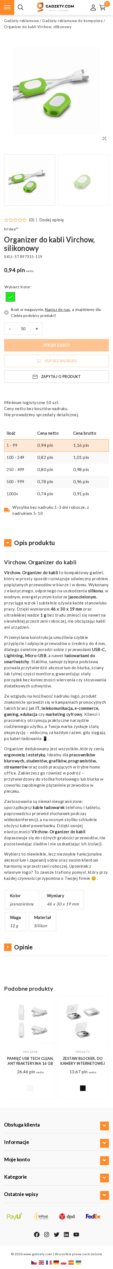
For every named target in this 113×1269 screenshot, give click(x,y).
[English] (42, 1262)
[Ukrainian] (79, 1262)
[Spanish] (71, 1262)
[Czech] (34, 1262)
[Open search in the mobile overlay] (20, 7)
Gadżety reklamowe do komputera (72, 20)
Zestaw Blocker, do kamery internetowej (30, 1061)
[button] (97, 180)
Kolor (25, 286)
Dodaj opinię (51, 220)
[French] (49, 1262)
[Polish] (64, 1262)
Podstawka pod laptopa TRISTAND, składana (82, 1063)
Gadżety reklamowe (21, 20)
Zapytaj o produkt (61, 376)
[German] (56, 1262)
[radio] (10, 297)
